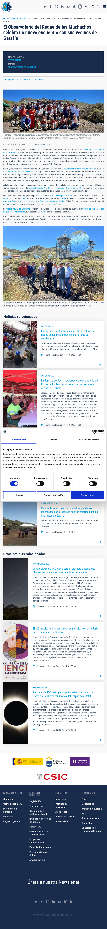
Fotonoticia (47, 326)
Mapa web (60, 799)
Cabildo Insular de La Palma (17, 209)
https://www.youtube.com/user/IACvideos (68, 6)
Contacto (8, 799)
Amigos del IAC (37, 860)
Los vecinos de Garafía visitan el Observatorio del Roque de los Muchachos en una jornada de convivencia (68, 334)
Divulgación (13, 18)
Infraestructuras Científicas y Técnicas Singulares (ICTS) (55, 188)
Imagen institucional (92, 808)
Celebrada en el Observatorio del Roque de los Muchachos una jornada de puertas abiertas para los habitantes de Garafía (69, 512)
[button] (53, 111)
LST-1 (24, 198)
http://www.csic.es (52, 778)
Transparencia (36, 806)
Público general (23, 79)
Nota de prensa (49, 503)
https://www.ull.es (80, 761)
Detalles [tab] (54, 439)
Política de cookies (65, 816)
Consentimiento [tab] (18, 439)
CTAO (63, 198)
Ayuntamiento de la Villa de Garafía (79, 169)
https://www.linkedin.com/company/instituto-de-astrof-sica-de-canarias (62, 6)
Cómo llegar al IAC (12, 804)
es (86, 6)
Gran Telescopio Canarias (61, 195)
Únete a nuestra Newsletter (53, 882)
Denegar (19, 495)
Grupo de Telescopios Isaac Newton (19, 201)
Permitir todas (87, 495)
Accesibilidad (62, 821)
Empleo (85, 799)
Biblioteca (8, 816)
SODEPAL (42, 212)
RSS (84, 813)
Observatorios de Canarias (22, 67)
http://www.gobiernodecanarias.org (56, 761)
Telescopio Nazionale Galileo (52, 201)
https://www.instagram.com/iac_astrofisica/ (56, 6)
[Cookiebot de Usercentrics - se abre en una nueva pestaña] (91, 432)
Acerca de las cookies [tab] (88, 439)
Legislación (35, 801)
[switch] (40, 483)
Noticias (23, 18)
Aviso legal (61, 812)
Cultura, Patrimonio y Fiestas (19, 172)
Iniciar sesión (92, 6)
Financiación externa (40, 847)
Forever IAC (35, 826)
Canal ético (87, 823)
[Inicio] (6, 7)
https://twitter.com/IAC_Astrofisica (45, 6)
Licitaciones (88, 804)
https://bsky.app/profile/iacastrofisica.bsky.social (74, 6)
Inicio (5, 18)
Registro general (11, 821)
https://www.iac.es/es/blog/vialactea (80, 6)
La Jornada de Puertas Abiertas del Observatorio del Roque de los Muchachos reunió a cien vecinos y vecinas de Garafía (69, 384)
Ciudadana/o (38, 79)
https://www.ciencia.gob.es (27, 761)
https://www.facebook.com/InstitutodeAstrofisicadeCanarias (51, 6)
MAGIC (6, 198)
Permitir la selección (53, 495)
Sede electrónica (90, 818)
